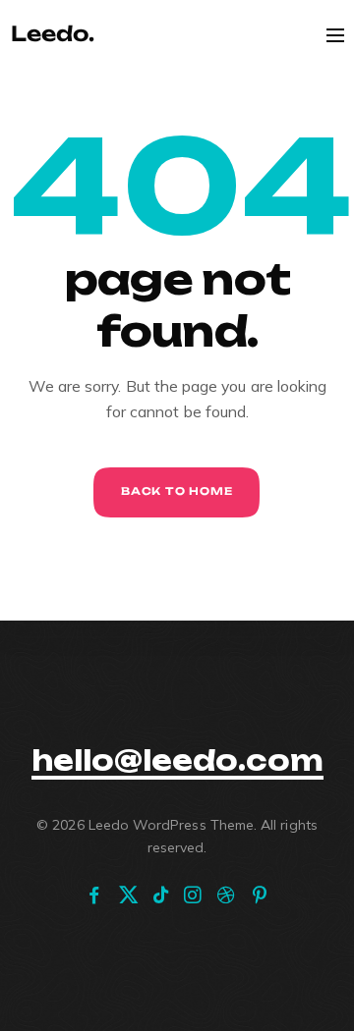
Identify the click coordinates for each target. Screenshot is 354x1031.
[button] (177, 760)
